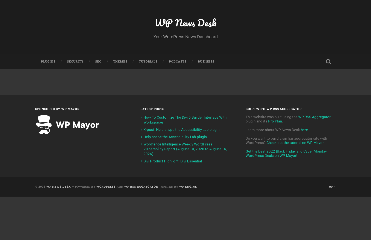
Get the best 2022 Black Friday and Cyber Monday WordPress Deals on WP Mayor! (286, 153)
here (304, 130)
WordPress (106, 186)
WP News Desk (185, 22)
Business (206, 61)
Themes (120, 61)
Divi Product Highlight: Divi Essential (172, 161)
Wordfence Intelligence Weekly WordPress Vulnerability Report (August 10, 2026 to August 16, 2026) (185, 149)
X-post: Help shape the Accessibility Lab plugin (181, 129)
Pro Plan (275, 121)
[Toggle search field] (328, 61)
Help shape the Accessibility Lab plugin (175, 137)
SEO (98, 61)
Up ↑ (332, 186)
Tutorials (148, 61)
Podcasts (177, 61)
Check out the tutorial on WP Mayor (295, 143)
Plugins (48, 61)
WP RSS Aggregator (314, 117)
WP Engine (188, 186)
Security (75, 61)
